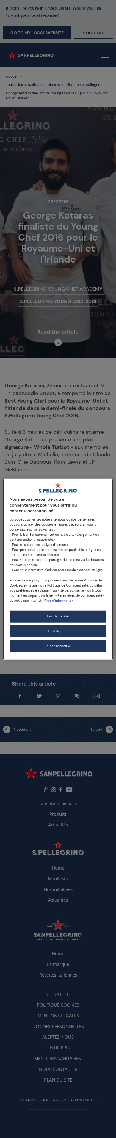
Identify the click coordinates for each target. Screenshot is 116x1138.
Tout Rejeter (58, 631)
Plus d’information (59, 600)
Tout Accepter (58, 616)
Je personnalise (58, 646)
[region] (58, 569)
